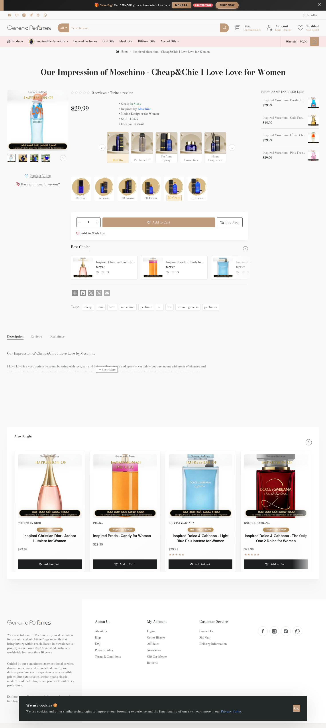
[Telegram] (31, 15)
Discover (263, 5)
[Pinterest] (38, 15)
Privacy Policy (231, 711)
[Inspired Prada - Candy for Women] (153, 268)
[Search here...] (224, 27)
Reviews (36, 336)
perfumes (210, 307)
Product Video (40, 176)
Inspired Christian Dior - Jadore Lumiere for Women (115, 262)
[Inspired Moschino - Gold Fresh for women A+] (313, 120)
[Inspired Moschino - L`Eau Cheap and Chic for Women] (313, 137)
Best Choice (80, 247)
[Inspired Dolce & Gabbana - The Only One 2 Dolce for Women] (276, 486)
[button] (12, 158)
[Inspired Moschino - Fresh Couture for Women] (313, 102)
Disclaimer (57, 336)
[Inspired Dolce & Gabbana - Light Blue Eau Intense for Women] (223, 268)
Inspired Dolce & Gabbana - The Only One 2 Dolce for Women (276, 538)
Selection (78, 136)
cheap (88, 307)
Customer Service (213, 621)
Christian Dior (29, 523)
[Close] (319, 4)
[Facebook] (10, 15)
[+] (97, 222)
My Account (157, 621)
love (112, 307)
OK (296, 708)
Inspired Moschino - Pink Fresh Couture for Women (284, 153)
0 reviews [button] (99, 92)
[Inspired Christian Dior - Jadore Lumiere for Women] (83, 268)
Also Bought (23, 436)
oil (160, 307)
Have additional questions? (40, 184)
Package (78, 169)
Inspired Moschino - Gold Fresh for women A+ (284, 118)
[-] (80, 222)
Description (15, 336)
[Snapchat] (17, 15)
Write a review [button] (121, 92)
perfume (146, 307)
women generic (187, 307)
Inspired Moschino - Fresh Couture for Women (284, 100)
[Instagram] (24, 15)
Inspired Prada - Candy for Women (185, 262)
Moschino (144, 109)
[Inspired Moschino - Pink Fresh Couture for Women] (313, 155)
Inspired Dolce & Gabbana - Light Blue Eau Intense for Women (200, 538)
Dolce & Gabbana (181, 523)
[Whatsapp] (46, 15)
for (169, 307)
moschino (128, 307)
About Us (102, 621)
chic (101, 307)
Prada (98, 523)
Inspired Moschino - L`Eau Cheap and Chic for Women (284, 135)
